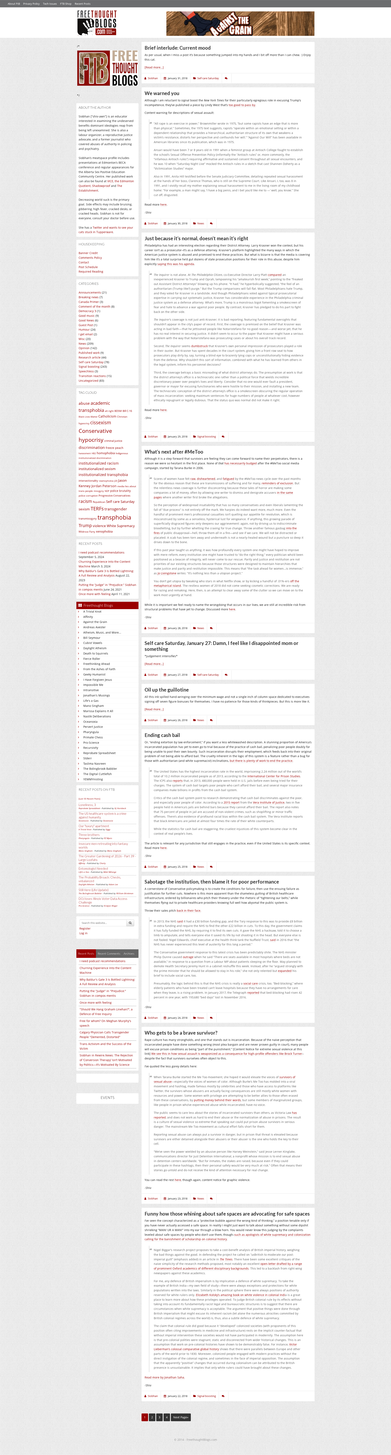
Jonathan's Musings (96, 695)
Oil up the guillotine (167, 690)
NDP (107, 491)
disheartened (206, 479)
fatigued (228, 479)
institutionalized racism (99, 463)
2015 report (231, 802)
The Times (226, 1259)
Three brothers (89, 835)
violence (99, 525)
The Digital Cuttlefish (97, 774)
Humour (84, 329)
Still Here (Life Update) (94, 890)
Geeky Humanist (94, 674)
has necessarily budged (240, 463)
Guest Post (86, 325)
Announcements (90, 292)
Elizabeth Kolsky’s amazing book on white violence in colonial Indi (240, 1295)
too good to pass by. (242, 105)
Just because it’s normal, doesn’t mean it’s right (196, 238)
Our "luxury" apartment (94, 826)
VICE (110, 181)
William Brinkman (124, 893)
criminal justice (113, 441)
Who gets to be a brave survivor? (181, 1033)
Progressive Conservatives (114, 495)
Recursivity (90, 748)
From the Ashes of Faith (99, 669)
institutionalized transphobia (103, 474)
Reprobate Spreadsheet (99, 753)
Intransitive (91, 690)
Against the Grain (95, 622)
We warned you (162, 93)
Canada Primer (89, 302)
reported (253, 992)
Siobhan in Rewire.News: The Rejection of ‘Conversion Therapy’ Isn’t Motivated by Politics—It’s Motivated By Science (106, 1060)
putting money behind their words (217, 1100)
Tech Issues (50, 3)
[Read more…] (154, 67)
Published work (89, 353)
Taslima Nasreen (94, 763)
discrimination (92, 447)
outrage (188, 957)
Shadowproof (101, 186)
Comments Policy (90, 258)
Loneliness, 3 (87, 805)
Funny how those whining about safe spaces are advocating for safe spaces (227, 1214)
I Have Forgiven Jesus (97, 680)
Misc (82, 339)
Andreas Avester (94, 627)
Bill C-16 (127, 411)
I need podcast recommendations (101, 552)
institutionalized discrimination (95, 458)
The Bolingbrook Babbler (100, 769)
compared (275, 275)
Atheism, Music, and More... (102, 632)
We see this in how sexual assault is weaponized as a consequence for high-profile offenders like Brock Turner (226, 1054)
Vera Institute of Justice (268, 802)
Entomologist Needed (93, 868)
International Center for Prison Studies (273, 776)
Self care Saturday (91, 362)
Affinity (88, 617)
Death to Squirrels (95, 653)
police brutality (120, 491)
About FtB (14, 3)
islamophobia (106, 480)
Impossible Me (93, 685)
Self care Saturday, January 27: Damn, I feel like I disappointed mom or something (221, 646)
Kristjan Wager (111, 905)
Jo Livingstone (167, 573)
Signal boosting (89, 366)
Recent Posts (82, 3)
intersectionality (88, 480)
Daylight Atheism (95, 648)
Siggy (108, 829)
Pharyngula (91, 732)
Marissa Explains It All (98, 711)
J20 (115, 480)
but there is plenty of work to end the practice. (261, 761)
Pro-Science (91, 742)
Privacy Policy (31, 3)
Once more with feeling (95, 594)
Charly (103, 863)
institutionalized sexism (97, 468)
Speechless (86, 371)
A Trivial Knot (92, 611)
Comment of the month (94, 306)
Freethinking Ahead (96, 664)
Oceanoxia (90, 722)
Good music (87, 316)
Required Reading (91, 271)
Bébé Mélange (109, 872)
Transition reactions (92, 376)
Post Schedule (88, 267)
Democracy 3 (87, 311)
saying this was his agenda (175, 264)
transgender (115, 509)
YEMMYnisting (93, 779)
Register (85, 928)
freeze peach (114, 448)
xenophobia (104, 531)
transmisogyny (88, 518)
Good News (86, 320)
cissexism (100, 422)
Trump (85, 525)
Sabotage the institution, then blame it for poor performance (212, 882)
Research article (90, 357)
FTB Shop (65, 3)
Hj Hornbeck (120, 808)
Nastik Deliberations (97, 716)
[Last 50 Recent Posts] (89, 798)
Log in (83, 933)
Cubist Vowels (92, 643)
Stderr (87, 758)
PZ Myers (108, 838)
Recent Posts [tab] (86, 953)
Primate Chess (93, 737)
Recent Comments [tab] (109, 953)
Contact (84, 262)
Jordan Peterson (103, 486)
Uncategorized (88, 381)
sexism (84, 509)
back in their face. (189, 910)
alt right (109, 410)
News (82, 343)
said (180, 921)
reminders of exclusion (277, 483)
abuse (84, 403)
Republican (99, 501)
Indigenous (122, 453)
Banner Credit (88, 253)
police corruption (88, 495)
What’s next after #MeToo (174, 452)
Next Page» (180, 1417)
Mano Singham (93, 706)
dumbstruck (199, 346)
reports (178, 781)
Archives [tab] (129, 953)
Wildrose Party (87, 531)
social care (250, 983)
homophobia (106, 453)
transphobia (114, 517)
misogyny (99, 491)
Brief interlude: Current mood (178, 48)
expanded (285, 971)
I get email (86, 334)
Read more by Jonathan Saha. (165, 1377)
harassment (85, 453)
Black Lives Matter (88, 416)
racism (85, 501)
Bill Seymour (91, 638)
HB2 (94, 453)
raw (193, 479)
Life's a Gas (91, 701)
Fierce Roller (91, 659)
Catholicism (107, 416)
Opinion (84, 348)
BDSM (118, 411)
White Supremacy (121, 525)
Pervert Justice (93, 727)
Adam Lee (113, 884)
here (163, 204)
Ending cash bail (162, 735)
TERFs (97, 508)
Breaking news (89, 297)
